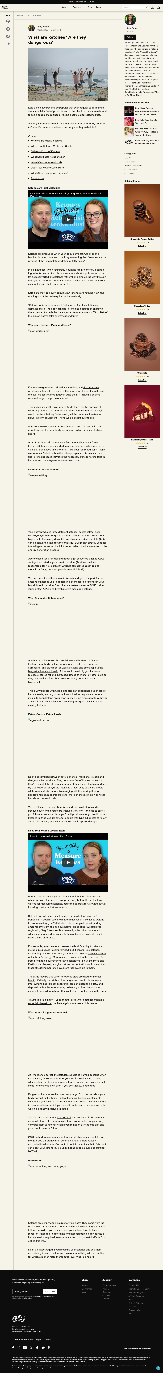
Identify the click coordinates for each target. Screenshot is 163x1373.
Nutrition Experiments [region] (133, 166)
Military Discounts (106, 1290)
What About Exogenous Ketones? (49, 173)
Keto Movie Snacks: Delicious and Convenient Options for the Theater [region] (147, 111)
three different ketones (64, 532)
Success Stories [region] (130, 170)
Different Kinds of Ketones (45, 151)
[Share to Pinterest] (8, 21)
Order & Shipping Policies (136, 1305)
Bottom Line (37, 178)
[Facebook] (13, 1347)
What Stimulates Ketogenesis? (48, 157)
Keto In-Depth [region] (130, 162)
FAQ (130, 1313)
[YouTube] (25, 1347)
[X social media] (31, 1347)
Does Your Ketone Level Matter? (49, 168)
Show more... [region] (129, 174)
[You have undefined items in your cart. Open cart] (158, 7)
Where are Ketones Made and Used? (51, 146)
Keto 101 (39, 15)
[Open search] (147, 7)
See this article (56, 795)
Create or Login (109, 1285)
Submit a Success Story (138, 1288)
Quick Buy (142, 246)
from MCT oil (64, 1117)
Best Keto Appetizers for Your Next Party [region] (146, 122)
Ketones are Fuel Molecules (46, 141)
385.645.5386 (24, 1326)
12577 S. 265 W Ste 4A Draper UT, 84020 (32, 1339)
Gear (84, 1292)
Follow (130, 37)
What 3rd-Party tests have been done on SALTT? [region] (147, 142)
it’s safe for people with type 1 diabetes (74, 818)
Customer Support (106, 1297)
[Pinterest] (49, 1347)
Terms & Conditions (44, 1296)
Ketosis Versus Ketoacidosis (46, 162)
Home (20, 15)
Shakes (85, 1285)
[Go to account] (152, 7)
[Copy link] (8, 43)
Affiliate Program (136, 1296)
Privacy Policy (27, 1298)
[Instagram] (18, 1347)
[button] (158, 1368)
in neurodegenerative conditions (61, 961)
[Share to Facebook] (8, 36)
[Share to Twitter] (8, 29)
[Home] (5, 7)
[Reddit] (43, 1347)
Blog (29, 15)
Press (130, 1299)
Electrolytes (87, 1288)
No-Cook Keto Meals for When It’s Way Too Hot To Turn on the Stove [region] (146, 131)
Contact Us (133, 1285)
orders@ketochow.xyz (26, 1329)
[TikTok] (37, 1347)
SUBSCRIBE (50, 1291)
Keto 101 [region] (127, 158)
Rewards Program (136, 1292)
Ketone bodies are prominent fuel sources (52, 305)
